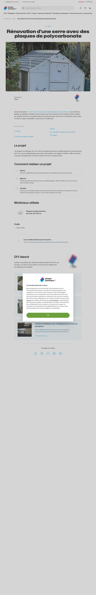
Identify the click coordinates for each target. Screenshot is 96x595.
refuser (28, 300)
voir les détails (53, 300)
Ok (48, 315)
